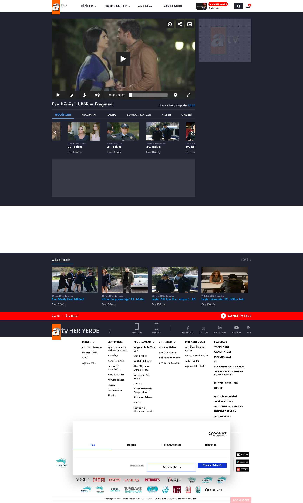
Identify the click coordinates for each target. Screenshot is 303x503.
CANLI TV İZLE (239, 316)
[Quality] (175, 95)
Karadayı (113, 355)
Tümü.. (112, 395)
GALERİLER (61, 260)
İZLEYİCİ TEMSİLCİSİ (226, 383)
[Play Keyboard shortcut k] (58, 95)
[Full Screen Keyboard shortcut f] (188, 95)
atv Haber (145, 6)
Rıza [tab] (92, 444)
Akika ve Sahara (143, 397)
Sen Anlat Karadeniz (114, 367)
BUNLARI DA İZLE (139, 115)
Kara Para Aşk (116, 360)
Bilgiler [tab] (131, 444)
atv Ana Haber (167, 347)
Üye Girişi (71, 316)
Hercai (112, 385)
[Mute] (97, 95)
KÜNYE (218, 388)
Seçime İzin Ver (137, 465)
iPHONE (156, 332)
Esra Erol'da (140, 356)
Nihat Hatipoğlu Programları (143, 390)
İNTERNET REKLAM (225, 411)
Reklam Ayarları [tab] (171, 444)
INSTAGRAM (220, 332)
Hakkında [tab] (211, 444)
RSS (249, 332)
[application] (123, 59)
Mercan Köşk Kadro (196, 355)
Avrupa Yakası (116, 379)
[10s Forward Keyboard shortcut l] (84, 95)
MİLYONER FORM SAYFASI (229, 366)
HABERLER (220, 342)
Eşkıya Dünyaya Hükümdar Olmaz (118, 348)
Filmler (138, 402)
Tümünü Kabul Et (212, 465)
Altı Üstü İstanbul (92, 347)
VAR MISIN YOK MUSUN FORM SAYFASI (228, 373)
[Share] (180, 24)
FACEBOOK (188, 332)
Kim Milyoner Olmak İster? (141, 368)
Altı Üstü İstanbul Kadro (195, 348)
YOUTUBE (236, 332)
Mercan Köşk (89, 352)
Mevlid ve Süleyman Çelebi (143, 409)
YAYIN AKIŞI (172, 6)
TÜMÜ (244, 260)
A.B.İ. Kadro (192, 360)
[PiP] (189, 24)
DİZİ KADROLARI (195, 342)
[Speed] (170, 24)
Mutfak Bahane (142, 361)
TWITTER (203, 332)
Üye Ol (56, 316)
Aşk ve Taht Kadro (195, 366)
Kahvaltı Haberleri (169, 357)
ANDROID (137, 332)
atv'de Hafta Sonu (169, 363)
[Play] (123, 59)
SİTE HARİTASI (222, 416)
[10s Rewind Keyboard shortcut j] (71, 95)
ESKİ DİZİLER (115, 342)
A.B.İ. (85, 357)
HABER (166, 115)
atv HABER (165, 342)
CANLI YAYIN (241, 500)
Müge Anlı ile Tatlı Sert (144, 349)
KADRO (111, 115)
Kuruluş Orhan (116, 374)
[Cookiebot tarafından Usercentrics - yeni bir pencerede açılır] (211, 434)
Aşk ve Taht (89, 363)
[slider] (149, 95)
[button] (55, 132)
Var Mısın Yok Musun (142, 376)
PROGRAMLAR (115, 6)
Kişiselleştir (169, 467)
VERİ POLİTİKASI (224, 401)
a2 (215, 361)
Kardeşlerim (115, 390)
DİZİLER (87, 6)
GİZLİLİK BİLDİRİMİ (225, 396)
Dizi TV (138, 383)
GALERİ (186, 115)
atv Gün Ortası (168, 352)
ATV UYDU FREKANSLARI (229, 406)
